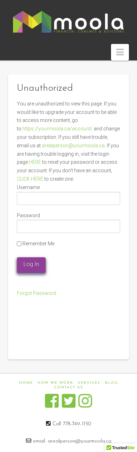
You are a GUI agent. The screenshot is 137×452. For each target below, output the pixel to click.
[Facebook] (52, 401)
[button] (120, 52)
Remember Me (37, 243)
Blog (111, 383)
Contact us (68, 387)
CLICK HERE (30, 179)
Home (26, 383)
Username (28, 187)
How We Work (55, 383)
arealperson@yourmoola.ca (73, 145)
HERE (35, 162)
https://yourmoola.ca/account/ (57, 128)
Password (28, 215)
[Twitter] (69, 401)
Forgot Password (36, 293)
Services (89, 383)
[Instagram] (85, 401)
